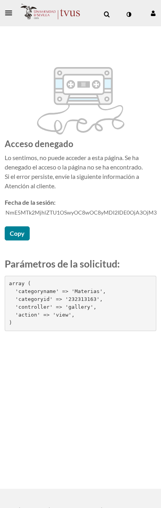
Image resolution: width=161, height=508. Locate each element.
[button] (11, 12)
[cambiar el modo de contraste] (128, 14)
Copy (17, 233)
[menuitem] (106, 14)
